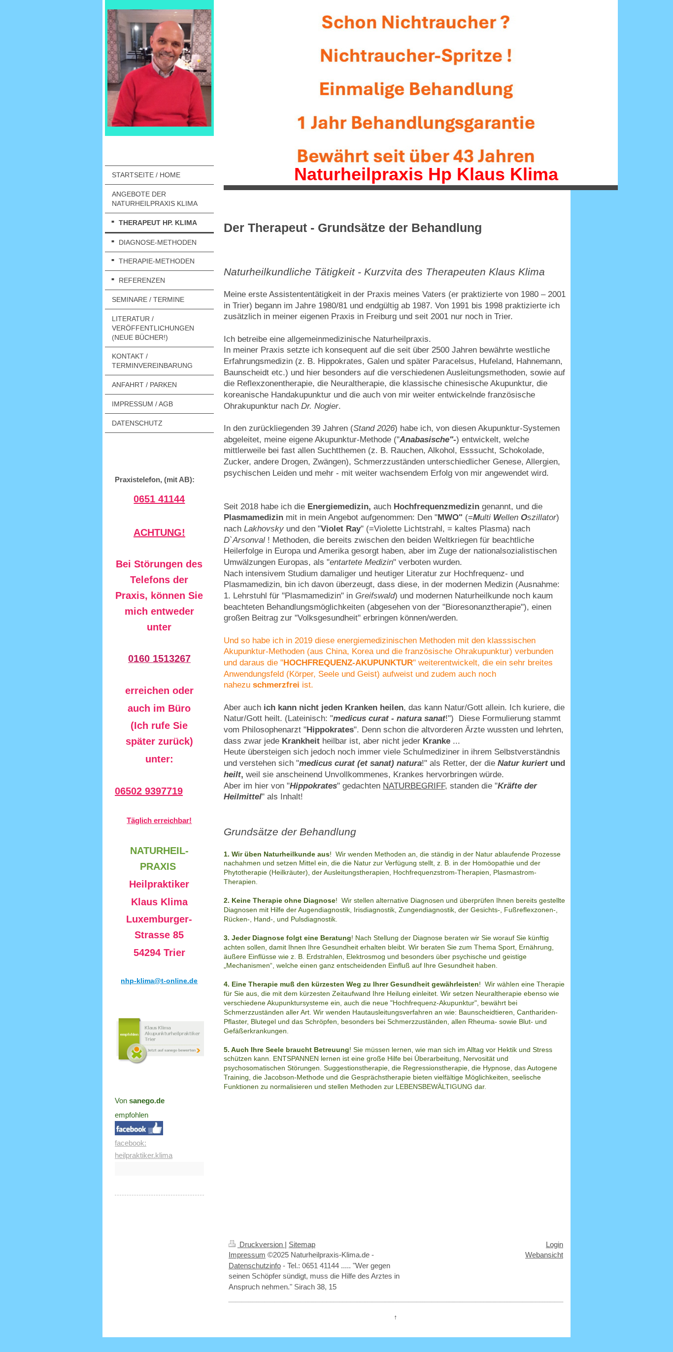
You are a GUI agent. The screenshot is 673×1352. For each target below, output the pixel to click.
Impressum (247, 1255)
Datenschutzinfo (255, 1265)
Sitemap (302, 1244)
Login (554, 1244)
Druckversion (261, 1244)
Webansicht (544, 1255)
